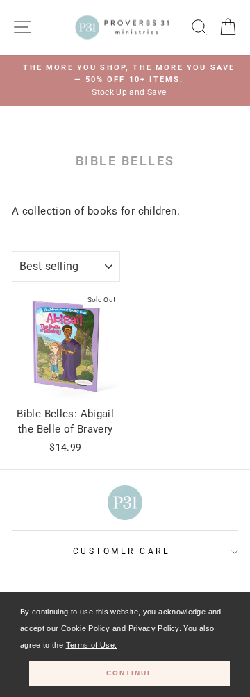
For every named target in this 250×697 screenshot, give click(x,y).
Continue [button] (129, 673)
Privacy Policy (153, 628)
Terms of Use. (91, 645)
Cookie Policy (85, 628)
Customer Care (122, 551)
